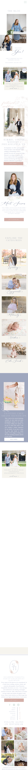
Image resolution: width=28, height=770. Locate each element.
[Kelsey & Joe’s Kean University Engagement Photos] (15, 76)
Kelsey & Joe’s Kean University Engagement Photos (14, 85)
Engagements (14, 468)
